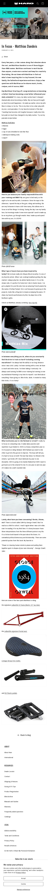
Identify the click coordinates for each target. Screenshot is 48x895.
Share (6, 57)
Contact (7, 776)
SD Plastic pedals (11, 693)
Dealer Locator (9, 771)
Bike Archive (8, 797)
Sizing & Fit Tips (10, 787)
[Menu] (4, 3)
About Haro (8, 752)
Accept (23, 878)
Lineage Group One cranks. (11, 661)
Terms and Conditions (11, 836)
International (8, 757)
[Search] (37, 3)
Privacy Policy (21, 872)
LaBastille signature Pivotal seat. (15, 631)
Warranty (7, 807)
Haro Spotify (33, 302)
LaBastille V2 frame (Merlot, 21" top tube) (25, 605)
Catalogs (7, 817)
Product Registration (11, 792)
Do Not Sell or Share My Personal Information (19, 851)
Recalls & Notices (10, 846)
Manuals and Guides (11, 802)
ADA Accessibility (10, 831)
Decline (23, 884)
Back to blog (26, 735)
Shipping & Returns (11, 782)
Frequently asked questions (13, 812)
